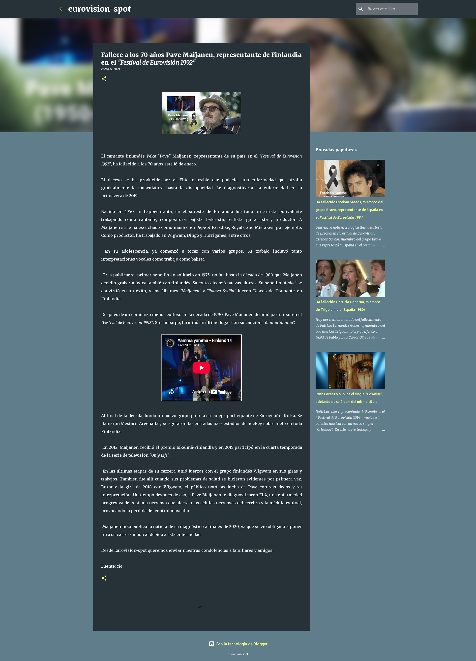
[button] (104, 79)
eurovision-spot (99, 9)
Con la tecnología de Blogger (241, 644)
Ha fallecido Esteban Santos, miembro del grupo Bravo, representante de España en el (349, 209)
